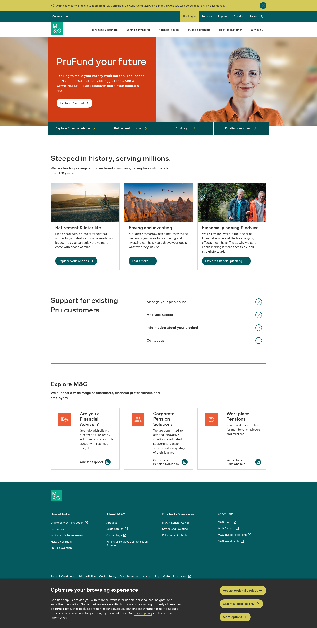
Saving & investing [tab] (138, 29)
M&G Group (225, 522)
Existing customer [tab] (230, 29)
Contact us (57, 529)
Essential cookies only (239, 604)
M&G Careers (226, 528)
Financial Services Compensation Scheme (127, 543)
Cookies (239, 16)
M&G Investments (228, 541)
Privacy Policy (87, 576)
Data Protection (129, 576)
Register (207, 16)
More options (232, 617)
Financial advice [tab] (169, 29)
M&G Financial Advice (176, 522)
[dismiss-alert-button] (263, 5)
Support (223, 16)
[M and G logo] (57, 28)
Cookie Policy (107, 576)
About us (111, 522)
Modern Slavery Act (175, 576)
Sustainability (114, 529)
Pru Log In (189, 16)
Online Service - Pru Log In (67, 522)
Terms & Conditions (63, 576)
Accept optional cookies (240, 590)
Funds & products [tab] (199, 29)
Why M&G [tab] (257, 29)
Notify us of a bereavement (67, 535)
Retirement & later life (175, 535)
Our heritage (114, 535)
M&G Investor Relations (232, 534)
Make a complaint (62, 541)
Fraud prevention (61, 548)
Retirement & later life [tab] (104, 29)
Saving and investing (175, 529)
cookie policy (143, 613)
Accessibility (151, 576)
